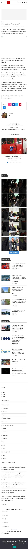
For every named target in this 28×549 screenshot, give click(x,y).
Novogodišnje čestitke (8, 425)
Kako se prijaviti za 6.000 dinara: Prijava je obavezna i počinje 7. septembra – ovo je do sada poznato (13, 498)
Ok (14, 546)
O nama (3, 392)
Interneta (6, 522)
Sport (4, 442)
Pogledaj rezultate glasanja (14, 531)
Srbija (4, 445)
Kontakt (3, 394)
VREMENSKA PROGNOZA (7, 98)
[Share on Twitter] (16, 104)
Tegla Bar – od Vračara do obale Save (18, 360)
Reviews (5, 438)
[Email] (24, 2)
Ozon (7, 26)
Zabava (4, 458)
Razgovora (6, 526)
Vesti (22, 95)
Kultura (4, 415)
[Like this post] (10, 104)
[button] (2, 150)
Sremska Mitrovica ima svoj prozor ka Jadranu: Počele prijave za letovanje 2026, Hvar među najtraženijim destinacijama (19, 339)
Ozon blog (5, 432)
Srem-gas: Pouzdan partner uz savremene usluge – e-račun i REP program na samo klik (18, 351)
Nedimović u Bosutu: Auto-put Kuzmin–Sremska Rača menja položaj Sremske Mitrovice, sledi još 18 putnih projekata (13, 485)
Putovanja (5, 435)
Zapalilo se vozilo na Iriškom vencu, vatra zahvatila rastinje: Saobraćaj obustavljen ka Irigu (18, 290)
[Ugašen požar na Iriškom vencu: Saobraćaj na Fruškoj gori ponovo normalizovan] (14, 146)
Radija (5, 519)
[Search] (26, 2)
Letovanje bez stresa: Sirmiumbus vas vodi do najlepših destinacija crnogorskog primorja (18, 327)
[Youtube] (22, 2)
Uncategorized (6, 452)
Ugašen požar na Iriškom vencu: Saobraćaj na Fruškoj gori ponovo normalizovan (18, 266)
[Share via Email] (4, 107)
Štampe (5, 511)
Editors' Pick (6, 405)
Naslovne (5, 421)
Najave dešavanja (7, 418)
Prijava (3, 396)
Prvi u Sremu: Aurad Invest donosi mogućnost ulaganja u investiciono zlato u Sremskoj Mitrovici (19, 371)
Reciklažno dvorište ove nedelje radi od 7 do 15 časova (18, 311)
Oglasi (4, 428)
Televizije (6, 515)
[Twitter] (18, 2)
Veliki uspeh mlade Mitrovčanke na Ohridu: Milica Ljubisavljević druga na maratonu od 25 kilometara (19, 278)
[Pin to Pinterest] (20, 104)
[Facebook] (17, 2)
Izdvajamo (5, 408)
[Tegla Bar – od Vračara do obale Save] (5, 362)
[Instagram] (20, 2)
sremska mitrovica (14, 95)
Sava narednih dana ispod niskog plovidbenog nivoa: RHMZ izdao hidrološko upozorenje (19, 302)
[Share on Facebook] (13, 104)
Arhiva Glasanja (5, 533)
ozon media (5, 95)
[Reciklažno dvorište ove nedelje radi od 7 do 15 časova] (5, 312)
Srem (4, 448)
